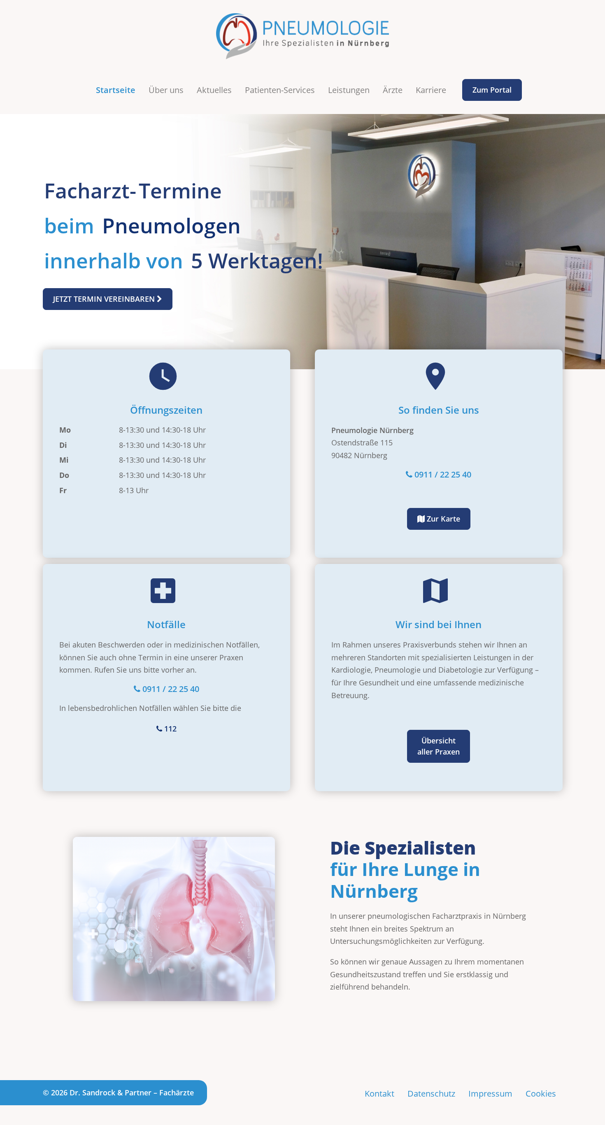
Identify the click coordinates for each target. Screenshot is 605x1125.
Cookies (541, 1093)
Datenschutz (431, 1093)
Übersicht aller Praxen (438, 746)
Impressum (490, 1093)
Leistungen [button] (349, 89)
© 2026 (118, 1092)
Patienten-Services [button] (280, 89)
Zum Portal (492, 90)
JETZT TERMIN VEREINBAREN (105, 299)
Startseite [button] (115, 89)
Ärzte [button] (393, 89)
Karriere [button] (431, 89)
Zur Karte (442, 519)
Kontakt (379, 1093)
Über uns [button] (166, 89)
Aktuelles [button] (214, 89)
